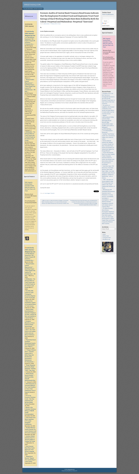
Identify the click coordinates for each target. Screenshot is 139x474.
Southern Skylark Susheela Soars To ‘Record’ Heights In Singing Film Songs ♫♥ (30, 439)
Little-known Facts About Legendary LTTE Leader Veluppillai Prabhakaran (30, 421)
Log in (104, 234)
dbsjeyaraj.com (32, 5)
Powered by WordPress (67, 470)
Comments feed (107, 237)
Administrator (46, 23)
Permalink (52, 193)
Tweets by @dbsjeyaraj (108, 14)
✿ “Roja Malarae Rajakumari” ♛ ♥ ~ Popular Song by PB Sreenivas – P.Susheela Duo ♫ (30, 41)
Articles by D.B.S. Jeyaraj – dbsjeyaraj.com (30, 33)
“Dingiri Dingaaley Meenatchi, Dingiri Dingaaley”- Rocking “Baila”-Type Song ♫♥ (30, 368)
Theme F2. (75, 470)
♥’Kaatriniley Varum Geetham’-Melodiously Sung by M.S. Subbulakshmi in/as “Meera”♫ (30, 343)
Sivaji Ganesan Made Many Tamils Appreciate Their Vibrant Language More (30, 450)
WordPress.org (106, 239)
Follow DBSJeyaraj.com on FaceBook (33, 8)
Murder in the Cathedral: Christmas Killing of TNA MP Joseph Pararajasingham (30, 411)
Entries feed (106, 236)
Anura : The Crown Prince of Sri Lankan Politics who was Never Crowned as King (30, 333)
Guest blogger (47, 193)
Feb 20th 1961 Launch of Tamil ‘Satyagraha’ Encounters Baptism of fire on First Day (30, 294)
